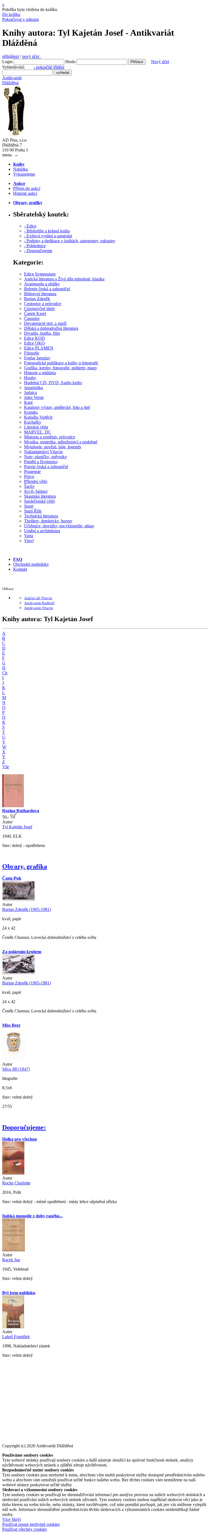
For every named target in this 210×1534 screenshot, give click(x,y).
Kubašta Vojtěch (38, 417)
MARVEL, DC (37, 432)
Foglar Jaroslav (37, 358)
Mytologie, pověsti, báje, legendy (52, 446)
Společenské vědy (39, 501)
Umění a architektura (42, 530)
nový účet (31, 56)
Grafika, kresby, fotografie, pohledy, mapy (60, 367)
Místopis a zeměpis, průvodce (49, 437)
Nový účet (160, 61)
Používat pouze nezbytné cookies (31, 1524)
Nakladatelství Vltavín (43, 451)
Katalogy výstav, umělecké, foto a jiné (57, 407)
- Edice (30, 226)
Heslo (70, 61)
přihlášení (10, 56)
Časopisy (32, 318)
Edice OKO (34, 343)
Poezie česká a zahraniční (46, 466)
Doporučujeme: (24, 1127)
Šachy (29, 486)
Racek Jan (11, 1259)
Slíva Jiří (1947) (16, 1069)
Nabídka (20, 169)
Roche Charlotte (16, 1183)
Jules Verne (34, 397)
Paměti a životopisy (41, 461)
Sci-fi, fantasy (36, 491)
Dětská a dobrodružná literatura (51, 328)
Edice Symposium (40, 274)
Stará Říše (33, 511)
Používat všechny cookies (24, 1529)
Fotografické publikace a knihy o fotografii (61, 363)
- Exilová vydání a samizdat (48, 235)
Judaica (30, 392)
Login (7, 61)
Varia (28, 535)
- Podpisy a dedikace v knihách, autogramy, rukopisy (69, 240)
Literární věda (36, 427)
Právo (29, 476)
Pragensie (32, 471)
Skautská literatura (40, 496)
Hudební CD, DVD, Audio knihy (53, 382)
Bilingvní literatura (40, 293)
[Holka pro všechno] (13, 1173)
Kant (28, 402)
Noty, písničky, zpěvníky (45, 456)
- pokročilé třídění (49, 67)
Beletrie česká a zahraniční (47, 288)
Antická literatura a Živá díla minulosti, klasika (64, 279)
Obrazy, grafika (24, 866)
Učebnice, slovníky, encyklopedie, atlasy (59, 525)
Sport (28, 506)
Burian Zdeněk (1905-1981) (26, 909)
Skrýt (16, 1519)
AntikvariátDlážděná (12, 80)
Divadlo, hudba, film (42, 333)
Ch (4, 673)
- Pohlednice (35, 245)
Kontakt (20, 569)
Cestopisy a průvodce (42, 303)
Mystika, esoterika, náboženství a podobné (60, 442)
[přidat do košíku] (13, 817)
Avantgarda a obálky (42, 284)
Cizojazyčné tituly (39, 308)
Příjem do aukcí (26, 188)
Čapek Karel (35, 313)
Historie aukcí (25, 193)
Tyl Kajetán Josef (17, 826)
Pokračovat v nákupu (20, 19)
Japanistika (33, 387)
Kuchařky (32, 422)
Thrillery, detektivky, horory (48, 521)
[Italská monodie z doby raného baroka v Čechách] (13, 1250)
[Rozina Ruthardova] (13, 805)
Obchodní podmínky (31, 564)
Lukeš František (16, 1336)
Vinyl (29, 540)
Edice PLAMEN (38, 348)
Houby (30, 377)
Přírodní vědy (36, 481)
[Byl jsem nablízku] (13, 1326)
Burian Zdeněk (37, 298)
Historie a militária (40, 372)
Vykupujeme (24, 174)
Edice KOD (34, 338)
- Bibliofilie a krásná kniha (47, 231)
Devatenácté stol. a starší (45, 323)
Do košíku (11, 14)
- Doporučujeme (38, 250)
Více (6, 1519)
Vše (5, 766)
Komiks (31, 412)
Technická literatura (41, 516)
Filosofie (31, 353)
